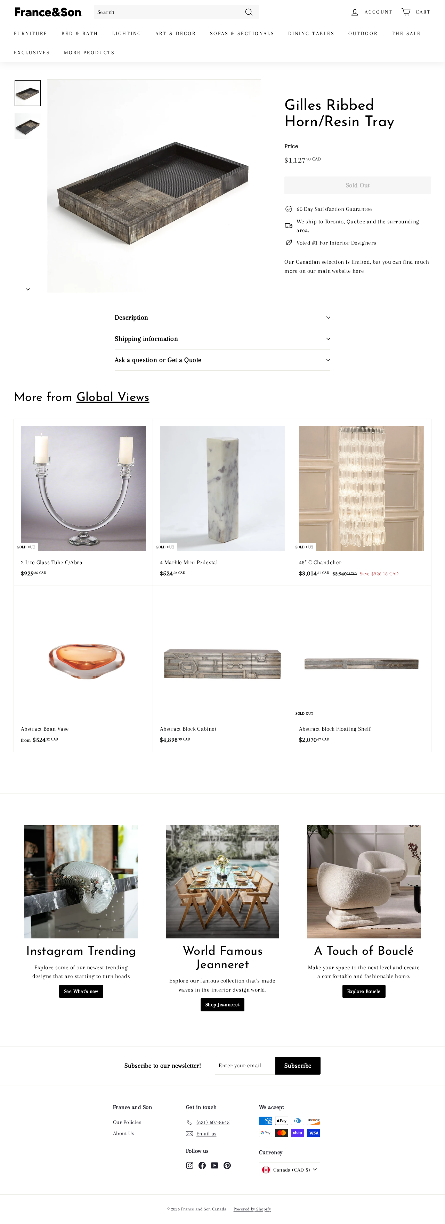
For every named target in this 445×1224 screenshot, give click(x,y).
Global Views (112, 398)
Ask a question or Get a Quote (158, 360)
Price (291, 145)
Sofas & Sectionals (242, 33)
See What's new (81, 991)
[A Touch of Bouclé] (364, 882)
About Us (123, 1133)
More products (89, 52)
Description (131, 317)
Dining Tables (311, 33)
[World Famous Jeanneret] (223, 882)
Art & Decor (175, 33)
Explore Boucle (364, 991)
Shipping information (146, 339)
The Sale (406, 33)
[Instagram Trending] (81, 882)
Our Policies (127, 1122)
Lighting (126, 33)
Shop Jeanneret (222, 1004)
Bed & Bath (80, 33)
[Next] (28, 287)
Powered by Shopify (252, 1209)
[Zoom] (154, 186)
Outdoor (363, 33)
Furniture (31, 33)
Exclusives (32, 52)
